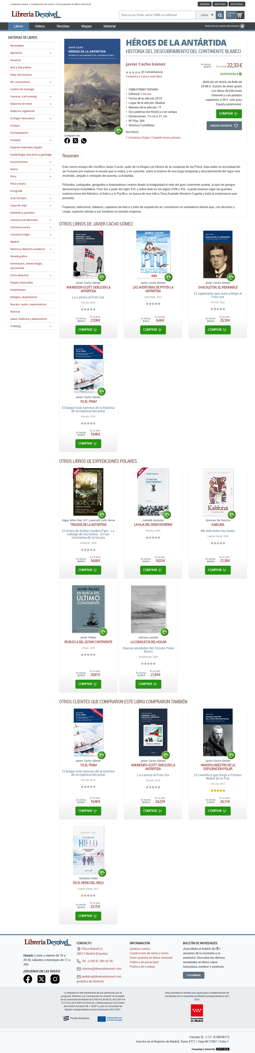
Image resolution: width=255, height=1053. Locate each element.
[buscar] (220, 15)
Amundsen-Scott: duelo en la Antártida (153, 767)
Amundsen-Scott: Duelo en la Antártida (88, 289)
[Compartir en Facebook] (67, 140)
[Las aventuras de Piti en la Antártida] (153, 254)
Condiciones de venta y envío (149, 953)
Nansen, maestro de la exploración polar (218, 767)
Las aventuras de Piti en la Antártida (153, 289)
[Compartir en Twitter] (75, 140)
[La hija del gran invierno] (153, 492)
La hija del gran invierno (153, 524)
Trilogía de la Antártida (88, 524)
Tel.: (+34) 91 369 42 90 (97, 961)
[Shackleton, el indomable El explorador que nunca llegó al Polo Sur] (218, 254)
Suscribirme (194, 975)
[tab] (70, 157)
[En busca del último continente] (88, 609)
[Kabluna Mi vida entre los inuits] (218, 492)
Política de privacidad (144, 962)
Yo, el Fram (88, 401)
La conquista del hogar (148, 642)
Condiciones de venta (42, 4)
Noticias (220, 4)
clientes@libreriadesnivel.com (101, 969)
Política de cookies (142, 967)
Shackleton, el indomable (217, 287)
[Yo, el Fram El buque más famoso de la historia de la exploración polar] (88, 369)
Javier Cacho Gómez (145, 64)
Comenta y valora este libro (144, 76)
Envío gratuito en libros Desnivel (73, 4)
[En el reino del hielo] (88, 850)
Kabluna (218, 524)
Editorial (237, 4)
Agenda (204, 4)
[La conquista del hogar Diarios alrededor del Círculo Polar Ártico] (148, 609)
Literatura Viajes (139, 137)
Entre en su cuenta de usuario (222, 26)
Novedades (17, 45)
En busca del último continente (88, 642)
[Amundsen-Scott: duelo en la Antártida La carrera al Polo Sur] (153, 732)
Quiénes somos (20, 4)
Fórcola (146, 94)
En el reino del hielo (88, 883)
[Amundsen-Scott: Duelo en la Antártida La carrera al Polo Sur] (88, 254)
